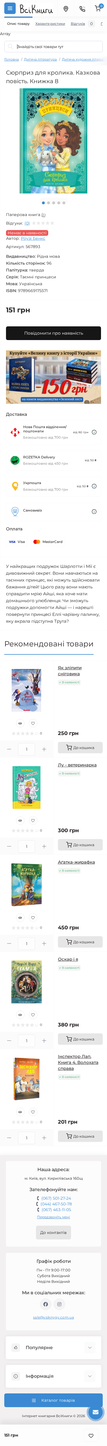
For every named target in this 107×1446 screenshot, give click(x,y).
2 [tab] (48, 202)
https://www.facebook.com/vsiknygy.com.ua (45, 1304)
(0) (27, 223)
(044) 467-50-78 (56, 1204)
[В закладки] (91, 1435)
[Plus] (44, 749)
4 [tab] (58, 202)
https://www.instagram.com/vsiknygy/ (59, 1304)
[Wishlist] (33, 723)
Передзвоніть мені (53, 1217)
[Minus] (9, 749)
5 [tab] (63, 202)
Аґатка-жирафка (76, 862)
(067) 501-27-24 (56, 1198)
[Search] (10, 46)
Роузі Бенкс (33, 238)
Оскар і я (68, 959)
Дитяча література (40, 59)
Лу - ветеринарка (77, 765)
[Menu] (10, 8)
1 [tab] (43, 202)
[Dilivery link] (94, 432)
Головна (11, 59)
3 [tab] (53, 202)
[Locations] (65, 8)
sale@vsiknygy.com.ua (53, 1317)
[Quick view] (20, 723)
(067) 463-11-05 (56, 1209)
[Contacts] (82, 8)
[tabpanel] (53, 140)
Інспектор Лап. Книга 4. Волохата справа (78, 1062)
